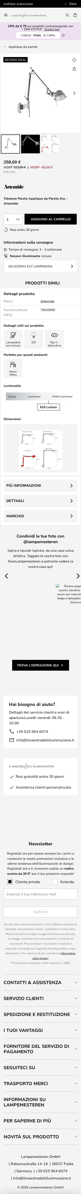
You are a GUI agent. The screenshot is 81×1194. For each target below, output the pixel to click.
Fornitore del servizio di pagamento (36, 1049)
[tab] (40, 982)
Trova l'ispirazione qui (38, 665)
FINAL (38, 35)
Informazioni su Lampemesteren (25, 1102)
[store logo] (31, 15)
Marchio (15, 515)
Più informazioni (23, 485)
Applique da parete (23, 46)
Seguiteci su (19, 1067)
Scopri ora (51, 29)
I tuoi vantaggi (23, 1030)
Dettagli (15, 500)
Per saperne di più (27, 1121)
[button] (10, 144)
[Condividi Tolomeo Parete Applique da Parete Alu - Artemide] (74, 68)
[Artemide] (26, 187)
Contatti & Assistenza (32, 982)
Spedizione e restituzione (37, 1014)
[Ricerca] (67, 15)
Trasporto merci (26, 1083)
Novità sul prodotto (31, 1137)
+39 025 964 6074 (32, 731)
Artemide (47, 301)
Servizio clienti (24, 998)
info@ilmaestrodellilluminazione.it (45, 740)
